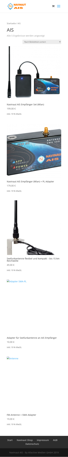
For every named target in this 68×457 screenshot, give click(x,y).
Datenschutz (32, 443)
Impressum (43, 440)
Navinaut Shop (25, 440)
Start (10, 440)
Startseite (11, 23)
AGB (55, 440)
